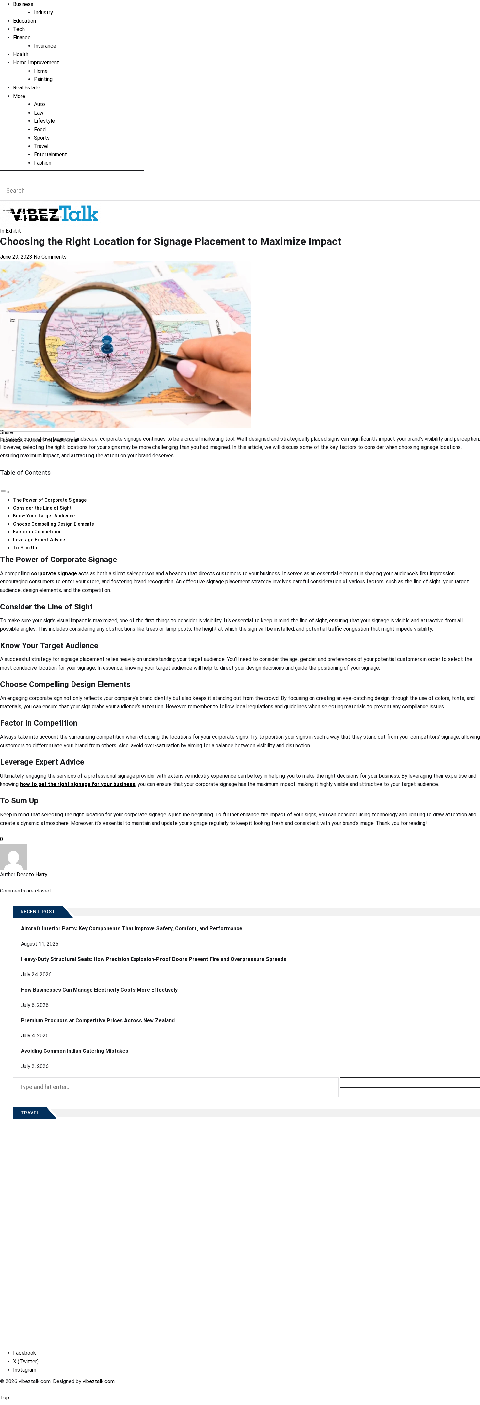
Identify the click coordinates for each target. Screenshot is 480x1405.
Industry (43, 12)
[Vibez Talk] (50, 205)
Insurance (45, 46)
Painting (43, 79)
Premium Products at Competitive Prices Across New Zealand (98, 1021)
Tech (19, 29)
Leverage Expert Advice (39, 540)
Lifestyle (44, 121)
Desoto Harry (32, 874)
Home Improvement (36, 62)
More (19, 96)
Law (38, 113)
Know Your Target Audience (44, 516)
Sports (42, 138)
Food (40, 129)
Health (20, 54)
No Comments (50, 257)
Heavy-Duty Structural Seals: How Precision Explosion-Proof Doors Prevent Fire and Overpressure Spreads (153, 959)
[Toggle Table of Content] (5, 492)
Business (23, 4)
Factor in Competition (37, 532)
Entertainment (50, 154)
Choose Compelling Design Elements (53, 524)
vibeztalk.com (99, 1381)
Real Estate (26, 88)
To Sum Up (25, 548)
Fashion (42, 163)
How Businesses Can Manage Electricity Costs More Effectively (99, 990)
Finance (22, 37)
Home (41, 71)
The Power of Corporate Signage (50, 500)
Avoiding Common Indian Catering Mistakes (74, 1051)
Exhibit (13, 231)
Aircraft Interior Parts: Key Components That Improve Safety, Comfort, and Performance (131, 928)
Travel (41, 146)
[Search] (72, 175)
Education (24, 21)
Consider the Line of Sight (42, 508)
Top (4, 1398)
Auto (39, 104)
